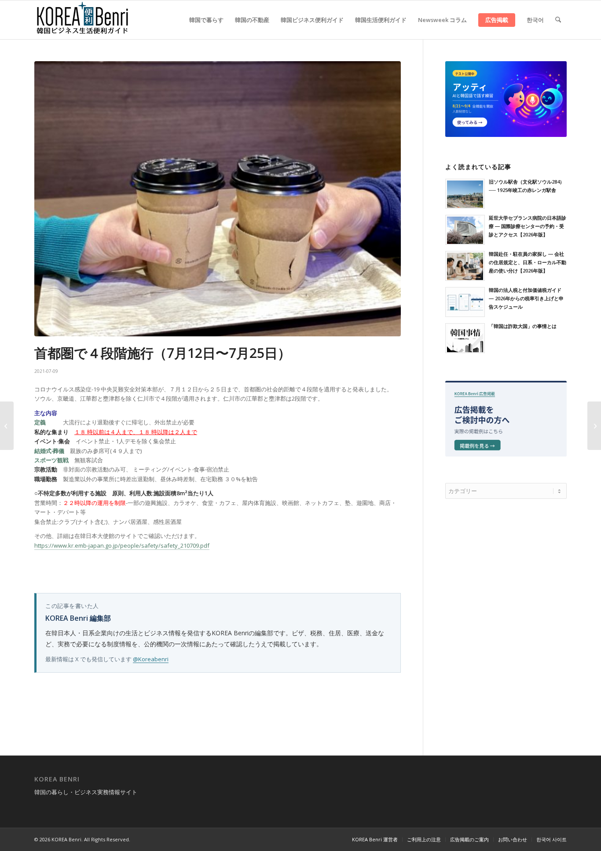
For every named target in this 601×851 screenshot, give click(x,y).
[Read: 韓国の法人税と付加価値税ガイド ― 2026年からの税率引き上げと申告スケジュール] (465, 302)
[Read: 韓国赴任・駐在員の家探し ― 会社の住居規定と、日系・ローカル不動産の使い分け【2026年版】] (465, 266)
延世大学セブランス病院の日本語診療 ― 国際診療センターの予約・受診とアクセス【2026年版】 (527, 226)
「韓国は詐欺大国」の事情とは (523, 326)
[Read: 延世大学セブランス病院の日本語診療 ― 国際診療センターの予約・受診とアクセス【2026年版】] (465, 230)
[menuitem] (206, 19)
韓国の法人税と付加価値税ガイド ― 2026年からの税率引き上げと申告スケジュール (526, 298)
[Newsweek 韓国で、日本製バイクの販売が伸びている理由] (594, 426)
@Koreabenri (151, 659)
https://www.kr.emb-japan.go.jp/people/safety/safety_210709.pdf (121, 545)
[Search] (558, 19)
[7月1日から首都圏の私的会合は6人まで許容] (7, 426)
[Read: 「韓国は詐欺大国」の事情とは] (465, 338)
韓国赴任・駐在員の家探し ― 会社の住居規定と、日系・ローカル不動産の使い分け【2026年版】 (527, 262)
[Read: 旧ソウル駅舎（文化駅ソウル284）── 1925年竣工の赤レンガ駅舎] (465, 194)
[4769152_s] (217, 198)
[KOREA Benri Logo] (82, 19)
